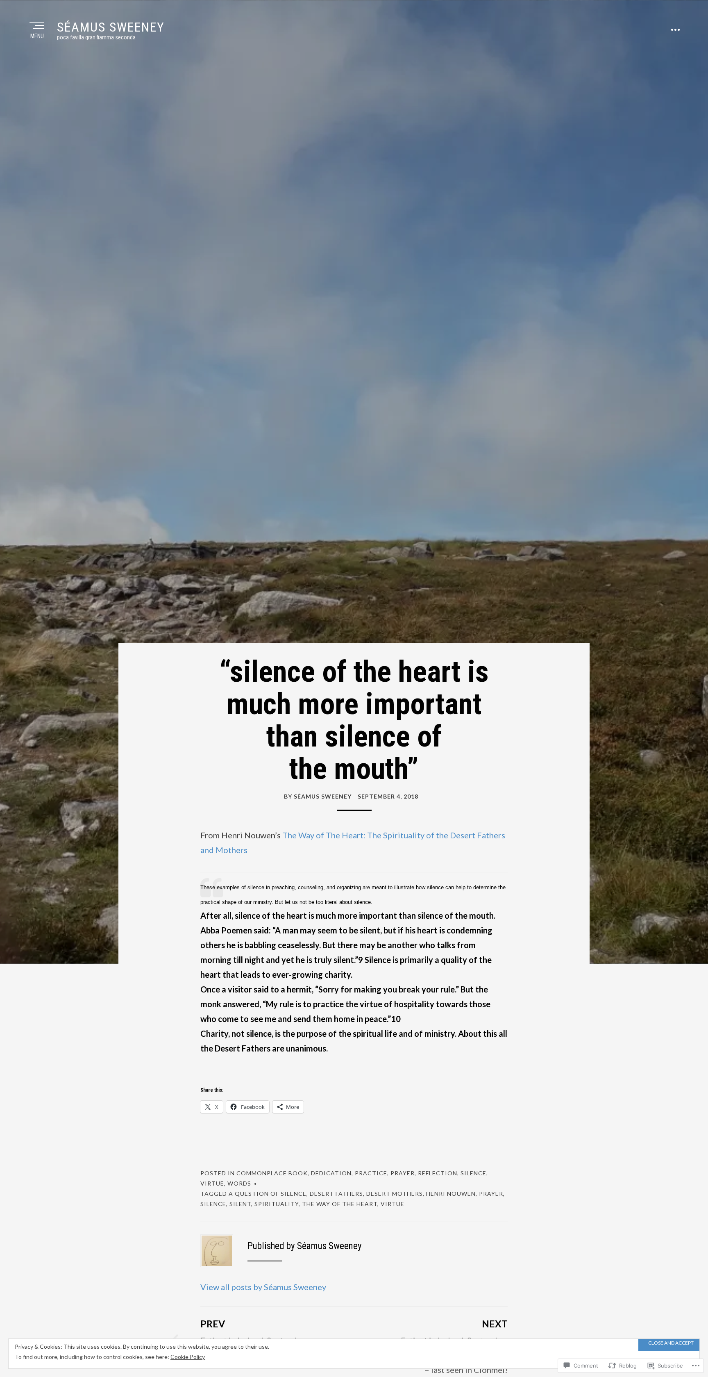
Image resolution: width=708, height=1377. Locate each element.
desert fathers (336, 1193)
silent (240, 1203)
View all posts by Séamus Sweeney (263, 1287)
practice (371, 1173)
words (239, 1183)
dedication (331, 1173)
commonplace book (272, 1173)
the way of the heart (339, 1203)
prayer (402, 1173)
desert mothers (394, 1193)
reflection (437, 1173)
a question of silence (267, 1193)
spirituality (276, 1203)
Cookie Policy (187, 1356)
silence (473, 1173)
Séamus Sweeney (111, 27)
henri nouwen (451, 1193)
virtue (212, 1183)
